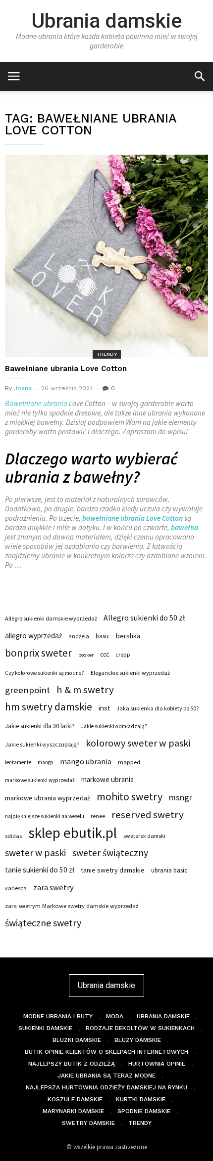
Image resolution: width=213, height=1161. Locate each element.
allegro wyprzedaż (33, 635)
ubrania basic (169, 870)
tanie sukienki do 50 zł (39, 869)
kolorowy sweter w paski (138, 743)
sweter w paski (35, 853)
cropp (122, 654)
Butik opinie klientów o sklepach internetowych (106, 1051)
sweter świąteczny (110, 853)
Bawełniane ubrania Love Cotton (66, 368)
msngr (180, 797)
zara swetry (53, 887)
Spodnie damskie (143, 1111)
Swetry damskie (88, 1123)
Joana (23, 388)
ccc (104, 654)
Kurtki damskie (140, 1099)
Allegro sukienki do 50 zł (144, 617)
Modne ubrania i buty (58, 1016)
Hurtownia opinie (156, 1063)
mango (45, 762)
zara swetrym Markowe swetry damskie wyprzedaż (71, 906)
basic (102, 636)
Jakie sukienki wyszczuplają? (42, 744)
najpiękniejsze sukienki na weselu (44, 816)
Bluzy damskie (137, 1040)
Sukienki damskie (45, 1028)
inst (104, 708)
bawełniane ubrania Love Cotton (132, 518)
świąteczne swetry (43, 923)
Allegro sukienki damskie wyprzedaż (51, 618)
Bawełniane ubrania (36, 403)
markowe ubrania (107, 779)
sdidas (13, 835)
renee (98, 816)
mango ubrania (85, 761)
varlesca (16, 888)
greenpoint (27, 690)
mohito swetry (129, 797)
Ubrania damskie (106, 21)
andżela (78, 636)
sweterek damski (144, 835)
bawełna (184, 527)
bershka (128, 635)
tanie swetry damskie (113, 870)
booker (86, 655)
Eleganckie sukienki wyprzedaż (130, 672)
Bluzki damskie (77, 1040)
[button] (199, 75)
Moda (114, 1016)
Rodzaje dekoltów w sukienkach (140, 1028)
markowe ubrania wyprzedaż (47, 797)
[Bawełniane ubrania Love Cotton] (106, 256)
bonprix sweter (38, 653)
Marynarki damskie (73, 1111)
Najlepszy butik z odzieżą (71, 1063)
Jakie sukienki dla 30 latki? (40, 726)
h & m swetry (85, 690)
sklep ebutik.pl (72, 833)
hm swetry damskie (48, 707)
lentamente (18, 762)
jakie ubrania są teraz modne (106, 1075)
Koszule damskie (75, 1099)
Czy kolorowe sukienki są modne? (44, 672)
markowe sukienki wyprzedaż (40, 780)
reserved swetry (147, 815)
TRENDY (107, 354)
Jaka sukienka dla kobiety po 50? (157, 708)
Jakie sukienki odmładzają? (114, 726)
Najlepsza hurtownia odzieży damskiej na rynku (106, 1087)
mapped (129, 762)
